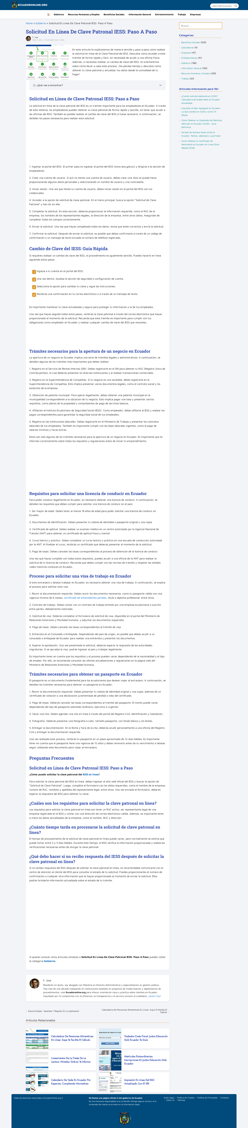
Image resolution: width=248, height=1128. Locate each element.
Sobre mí (170, 1100)
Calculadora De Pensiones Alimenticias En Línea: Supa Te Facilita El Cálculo (134, 1011)
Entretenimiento (164, 14)
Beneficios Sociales (114, 14)
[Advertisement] (97, 143)
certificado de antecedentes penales (85, 597)
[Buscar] (236, 5)
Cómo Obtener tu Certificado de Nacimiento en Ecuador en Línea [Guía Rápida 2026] (200, 144)
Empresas (195, 14)
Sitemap (181, 1100)
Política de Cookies (185, 1097)
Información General (140, 14)
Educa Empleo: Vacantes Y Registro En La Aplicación (53, 1011)
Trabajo (182, 14)
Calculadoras (187, 47)
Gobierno (59, 14)
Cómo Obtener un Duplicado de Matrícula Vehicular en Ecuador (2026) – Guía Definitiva (201, 123)
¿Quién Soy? (154, 996)
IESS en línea (90, 774)
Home (29, 23)
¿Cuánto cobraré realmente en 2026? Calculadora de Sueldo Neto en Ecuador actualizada (200, 99)
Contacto (224, 1097)
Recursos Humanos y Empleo (83, 14)
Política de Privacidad (207, 1097)
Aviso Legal (169, 1097)
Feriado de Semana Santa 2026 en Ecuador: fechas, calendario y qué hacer (201, 134)
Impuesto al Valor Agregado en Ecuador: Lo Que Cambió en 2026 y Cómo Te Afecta (201, 111)
